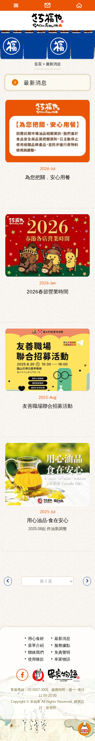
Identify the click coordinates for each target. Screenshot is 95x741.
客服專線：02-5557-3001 (29, 690)
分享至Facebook (22, 675)
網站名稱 (47, 20)
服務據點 (62, 645)
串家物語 (62, 659)
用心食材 (36, 638)
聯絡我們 (36, 652)
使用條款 (36, 659)
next (87, 581)
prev (8, 581)
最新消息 (62, 638)
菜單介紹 (36, 645)
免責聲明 (62, 652)
